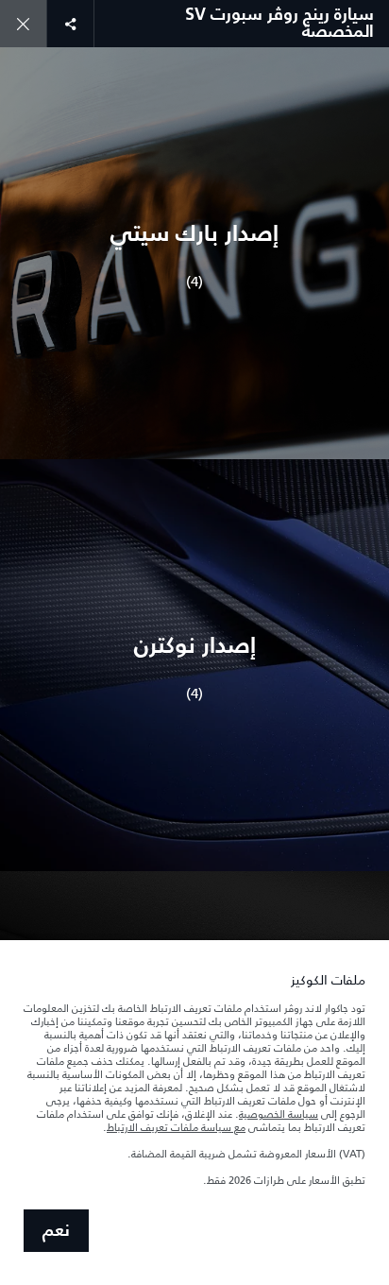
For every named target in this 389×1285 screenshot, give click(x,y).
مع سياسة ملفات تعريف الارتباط (176, 1127)
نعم (56, 1231)
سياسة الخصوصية (278, 1114)
